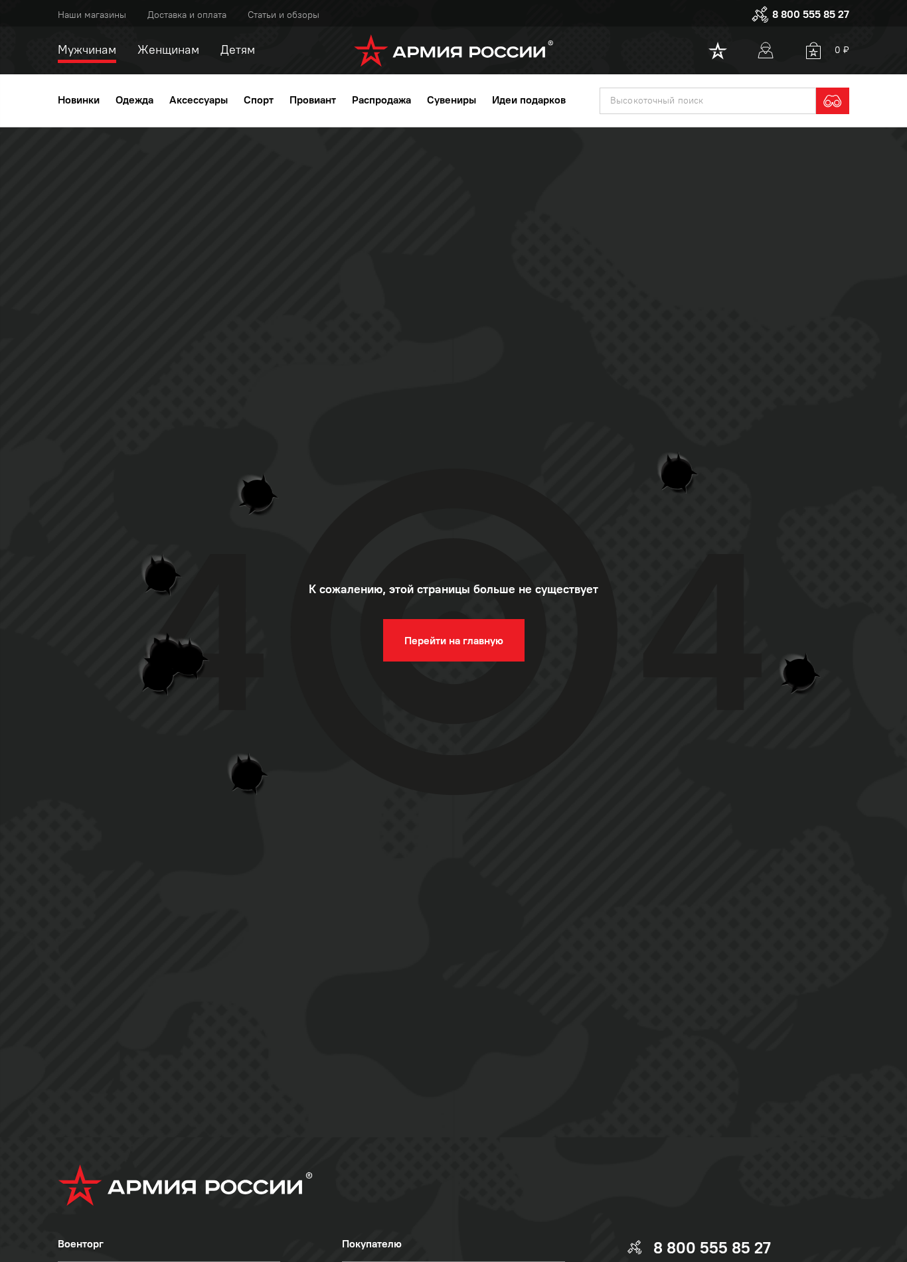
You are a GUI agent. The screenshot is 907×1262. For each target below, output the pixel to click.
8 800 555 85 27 (810, 14)
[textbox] (708, 101)
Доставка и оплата (186, 15)
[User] (765, 50)
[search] (832, 101)
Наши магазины (92, 15)
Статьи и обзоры (283, 15)
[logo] (454, 50)
